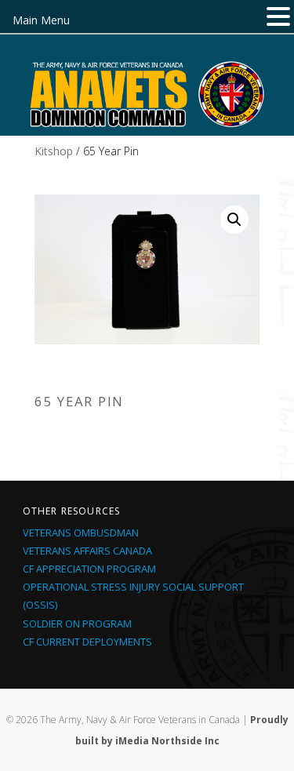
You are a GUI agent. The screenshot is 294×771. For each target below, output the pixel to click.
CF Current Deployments (87, 642)
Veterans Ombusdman (81, 533)
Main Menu (41, 20)
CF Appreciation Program (89, 569)
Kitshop (53, 151)
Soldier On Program (77, 623)
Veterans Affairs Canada (87, 551)
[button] (234, 219)
